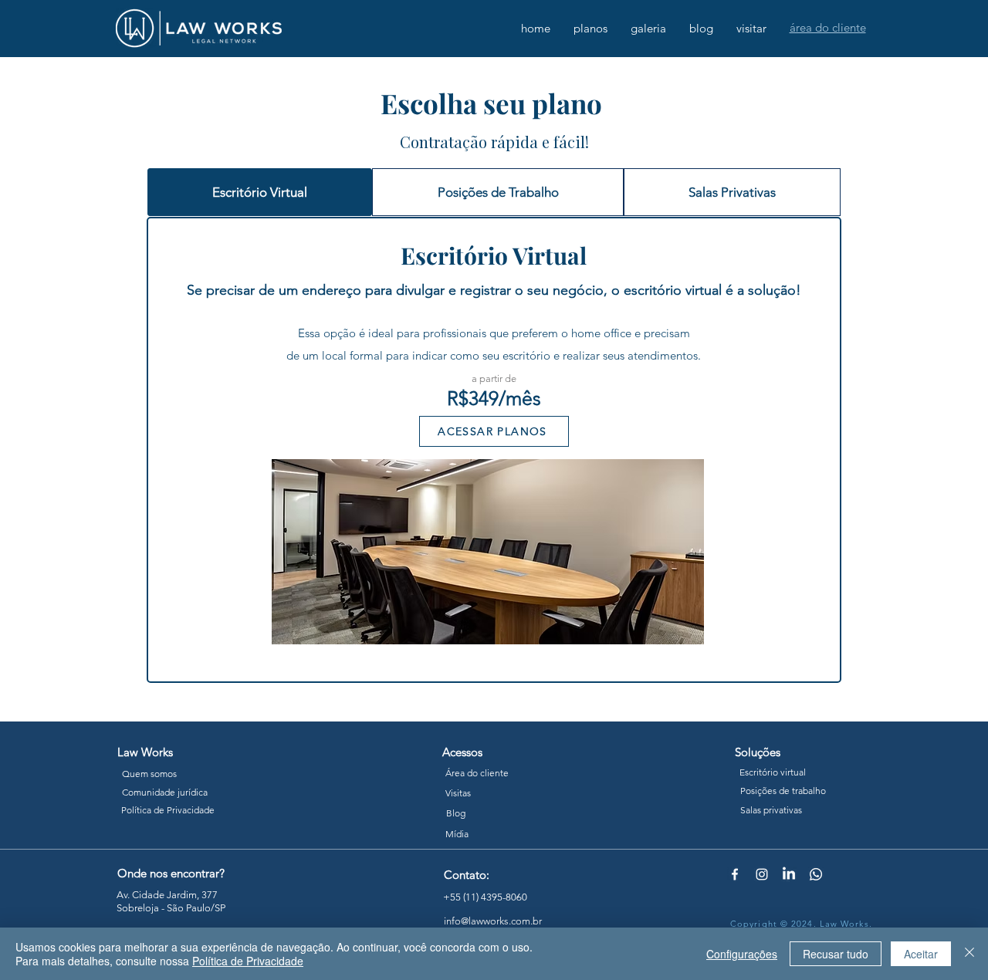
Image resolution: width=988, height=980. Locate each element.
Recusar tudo (835, 953)
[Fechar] (969, 954)
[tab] (259, 192)
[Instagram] (762, 874)
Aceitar (921, 953)
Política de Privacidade (247, 960)
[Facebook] (735, 874)
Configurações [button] (741, 953)
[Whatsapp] (816, 874)
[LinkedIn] (789, 874)
